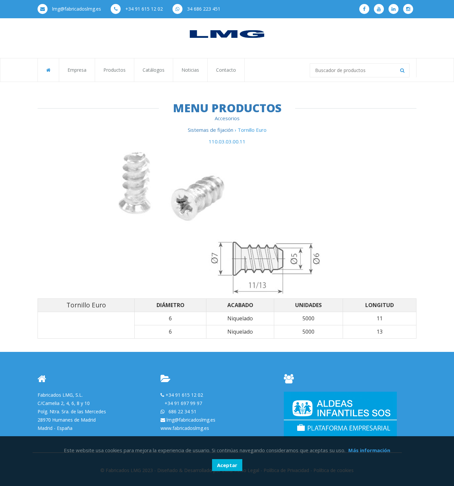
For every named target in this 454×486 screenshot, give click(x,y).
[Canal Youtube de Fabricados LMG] (379, 9)
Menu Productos (227, 108)
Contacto (226, 70)
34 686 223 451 (203, 9)
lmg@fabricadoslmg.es (76, 9)
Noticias (190, 70)
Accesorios (227, 118)
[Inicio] (227, 33)
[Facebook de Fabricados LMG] (364, 9)
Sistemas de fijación (211, 129)
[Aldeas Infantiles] (340, 414)
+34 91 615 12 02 (143, 9)
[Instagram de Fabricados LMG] (408, 9)
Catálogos (154, 70)
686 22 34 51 (182, 411)
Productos (114, 70)
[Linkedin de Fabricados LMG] (393, 9)
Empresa (76, 70)
